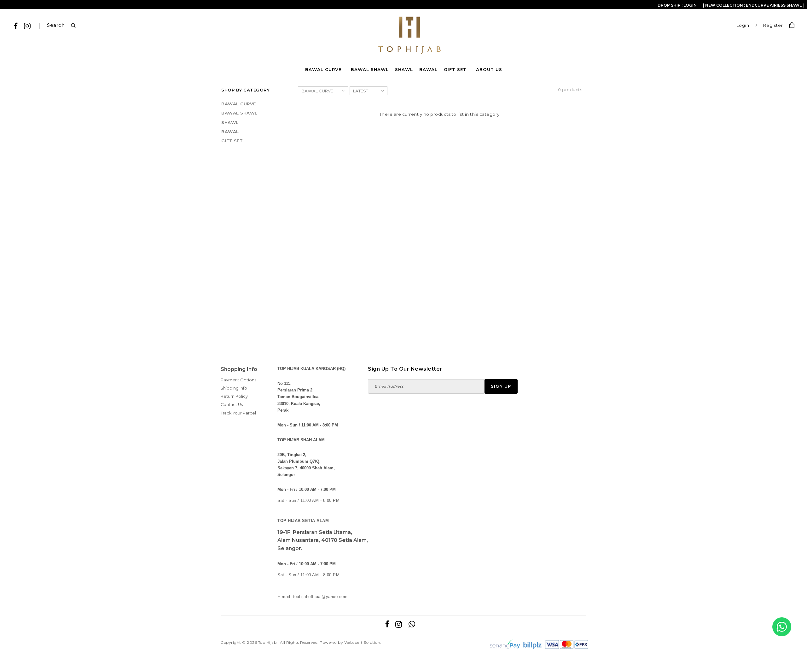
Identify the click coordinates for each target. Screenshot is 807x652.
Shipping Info (234, 388)
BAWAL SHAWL (370, 69)
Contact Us (232, 404)
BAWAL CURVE (323, 69)
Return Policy (234, 396)
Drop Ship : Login (677, 5)
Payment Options (238, 380)
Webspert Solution (362, 642)
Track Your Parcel (238, 413)
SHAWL (404, 69)
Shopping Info (239, 369)
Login (742, 25)
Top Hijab (267, 642)
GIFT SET (455, 69)
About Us (489, 69)
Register (773, 25)
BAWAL (428, 69)
